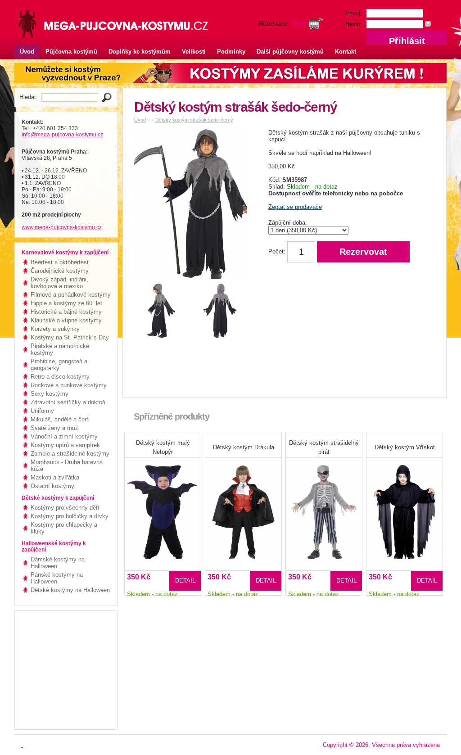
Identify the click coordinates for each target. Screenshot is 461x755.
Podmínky (231, 51)
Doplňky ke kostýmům (139, 51)
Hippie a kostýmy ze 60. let (66, 303)
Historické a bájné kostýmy (66, 311)
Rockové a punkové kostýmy (69, 385)
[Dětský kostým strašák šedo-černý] (192, 206)
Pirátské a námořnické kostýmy (60, 349)
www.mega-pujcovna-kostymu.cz (62, 227)
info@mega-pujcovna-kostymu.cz (62, 134)
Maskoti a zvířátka (55, 477)
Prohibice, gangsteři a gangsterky (59, 364)
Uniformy (42, 410)
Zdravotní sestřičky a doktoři (68, 402)
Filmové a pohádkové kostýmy (71, 294)
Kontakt (345, 51)
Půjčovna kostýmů (71, 51)
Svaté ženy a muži (55, 428)
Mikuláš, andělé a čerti (60, 419)
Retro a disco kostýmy (60, 376)
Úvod (27, 51)
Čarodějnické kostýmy (60, 270)
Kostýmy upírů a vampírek (65, 445)
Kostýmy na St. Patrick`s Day (70, 337)
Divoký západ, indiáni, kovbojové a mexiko (59, 282)
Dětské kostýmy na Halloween (70, 590)
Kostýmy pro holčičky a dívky (69, 516)
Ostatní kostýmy (52, 486)
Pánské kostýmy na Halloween (57, 578)
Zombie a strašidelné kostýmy (70, 453)
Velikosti (194, 51)
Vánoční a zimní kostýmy (64, 436)
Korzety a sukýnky (55, 329)
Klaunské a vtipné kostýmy (66, 320)
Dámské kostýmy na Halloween (58, 563)
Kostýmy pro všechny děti (65, 507)
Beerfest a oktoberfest (60, 262)
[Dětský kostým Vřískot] (404, 506)
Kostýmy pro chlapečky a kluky (64, 528)
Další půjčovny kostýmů (290, 51)
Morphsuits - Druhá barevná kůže (67, 465)
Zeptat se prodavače (295, 206)
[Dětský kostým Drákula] (243, 506)
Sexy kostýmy (49, 393)
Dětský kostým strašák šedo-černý (194, 119)
